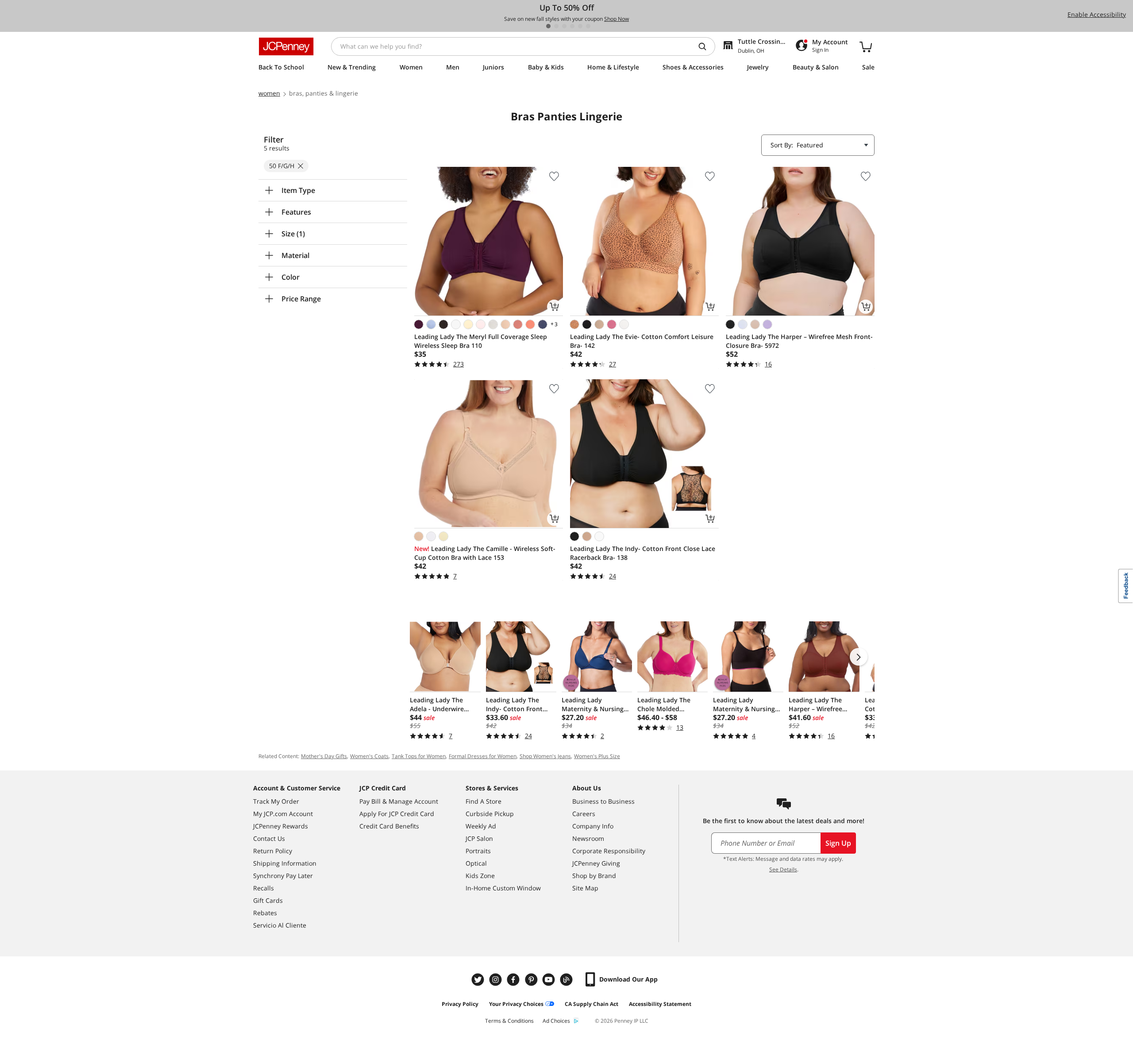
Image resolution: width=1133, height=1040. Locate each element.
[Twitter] (479, 979)
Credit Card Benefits (389, 826)
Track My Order (276, 801)
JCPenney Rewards (280, 826)
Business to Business (603, 801)
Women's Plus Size (597, 756)
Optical (476, 863)
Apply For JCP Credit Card (396, 813)
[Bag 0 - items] (866, 46)
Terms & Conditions (509, 1021)
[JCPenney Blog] (567, 979)
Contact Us (269, 838)
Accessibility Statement (660, 1004)
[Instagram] (496, 979)
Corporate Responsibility (608, 851)
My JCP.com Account (283, 813)
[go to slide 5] (580, 26)
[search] (706, 46)
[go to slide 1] (548, 26)
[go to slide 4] (572, 26)
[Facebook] (514, 979)
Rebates (265, 913)
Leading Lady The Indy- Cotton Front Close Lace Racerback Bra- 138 (642, 553)
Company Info (592, 826)
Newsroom (588, 838)
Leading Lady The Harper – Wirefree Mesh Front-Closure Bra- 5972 (799, 341)
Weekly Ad (481, 826)
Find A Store (483, 801)
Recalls (263, 888)
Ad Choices (556, 1021)
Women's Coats (369, 756)
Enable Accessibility (1096, 14)
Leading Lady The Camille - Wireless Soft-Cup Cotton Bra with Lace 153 (484, 553)
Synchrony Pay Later (283, 875)
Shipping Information (284, 863)
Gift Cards (268, 900)
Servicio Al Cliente (279, 925)
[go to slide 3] (564, 26)
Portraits (478, 851)
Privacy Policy (460, 1004)
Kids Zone (480, 875)
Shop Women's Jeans (545, 756)
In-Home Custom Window (503, 888)
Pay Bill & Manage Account (398, 801)
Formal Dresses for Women (482, 756)
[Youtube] (550, 979)
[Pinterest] (532, 979)
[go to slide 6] (588, 26)
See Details (783, 869)
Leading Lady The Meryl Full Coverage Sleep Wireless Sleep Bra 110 (480, 341)
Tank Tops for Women (419, 756)
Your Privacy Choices (516, 1004)
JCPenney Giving (596, 863)
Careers (583, 813)
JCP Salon (479, 838)
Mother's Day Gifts (324, 756)
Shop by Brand (594, 875)
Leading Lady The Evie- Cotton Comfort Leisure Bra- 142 (641, 341)
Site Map (585, 888)
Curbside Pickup (490, 813)
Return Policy (272, 851)
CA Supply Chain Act (591, 1004)
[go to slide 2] (556, 26)
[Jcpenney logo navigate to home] (286, 46)
